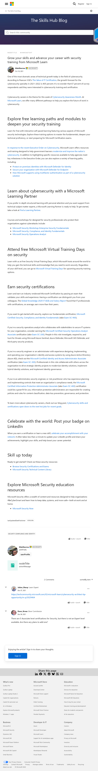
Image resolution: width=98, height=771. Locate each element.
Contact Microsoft (16, 764)
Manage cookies (38, 764)
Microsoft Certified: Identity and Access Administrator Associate (58, 358)
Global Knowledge (43, 300)
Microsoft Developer (40, 730)
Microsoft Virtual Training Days (49, 268)
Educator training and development (75, 706)
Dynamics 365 (7, 734)
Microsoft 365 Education (71, 698)
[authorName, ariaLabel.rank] (11, 69)
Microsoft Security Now (23, 508)
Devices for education (70, 690)
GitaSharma (20, 68)
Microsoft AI (7, 726)
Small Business (7, 755)
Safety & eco (71, 764)
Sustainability (68, 755)
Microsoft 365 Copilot (9, 750)
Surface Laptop (7, 690)
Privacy (27, 764)
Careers (66, 726)
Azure (35, 726)
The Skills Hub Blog (14, 11)
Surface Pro (6, 686)
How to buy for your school (72, 702)
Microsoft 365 (7, 738)
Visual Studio (38, 755)
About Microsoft (69, 730)
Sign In (89, 4)
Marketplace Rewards (40, 750)
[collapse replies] (5, 587)
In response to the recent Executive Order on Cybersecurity (33, 147)
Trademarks (60, 764)
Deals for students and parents (73, 710)
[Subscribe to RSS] (57, 673)
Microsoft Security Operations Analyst (29, 234)
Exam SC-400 (69, 386)
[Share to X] (45, 673)
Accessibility (68, 750)
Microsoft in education (71, 686)
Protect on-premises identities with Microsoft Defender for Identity (42, 166)
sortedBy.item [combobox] (85, 579)
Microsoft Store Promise (41, 710)
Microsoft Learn (14, 100)
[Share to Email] (61, 673)
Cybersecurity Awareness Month (67, 97)
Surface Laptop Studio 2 (10, 694)
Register (81, 4)
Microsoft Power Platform (11, 742)
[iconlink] (13, 565)
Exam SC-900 (70, 317)
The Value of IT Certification (45, 80)
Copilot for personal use (10, 702)
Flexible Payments (39, 714)
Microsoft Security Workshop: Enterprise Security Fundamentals (41, 228)
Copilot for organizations (10, 698)
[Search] (74, 3)
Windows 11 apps (8, 714)
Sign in (18, 655)
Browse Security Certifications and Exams (31, 466)
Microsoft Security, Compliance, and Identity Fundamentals (38, 231)
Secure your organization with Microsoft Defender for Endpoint (40, 169)
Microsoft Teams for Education (73, 694)
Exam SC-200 (38, 334)
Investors (67, 742)
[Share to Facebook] (40, 673)
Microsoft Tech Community (42, 742)
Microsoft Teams (8, 746)
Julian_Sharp (23, 587)
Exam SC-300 (29, 362)
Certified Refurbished (40, 706)
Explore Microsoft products (11, 710)
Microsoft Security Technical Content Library (32, 469)
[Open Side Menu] (6, 4)
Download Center (39, 690)
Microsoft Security (8, 730)
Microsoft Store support (41, 694)
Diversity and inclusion (71, 746)
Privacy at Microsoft (70, 738)
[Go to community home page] (12, 4)
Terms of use (50, 764)
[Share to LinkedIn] (36, 673)
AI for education (69, 714)
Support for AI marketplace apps (43, 738)
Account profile (38, 686)
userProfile (25, 554)
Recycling (81, 764)
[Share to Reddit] (49, 673)
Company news (68, 734)
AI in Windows (7, 706)
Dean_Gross (22, 611)
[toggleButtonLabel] (91, 11)
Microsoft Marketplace (41, 746)
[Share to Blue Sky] (53, 673)
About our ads (7, 767)
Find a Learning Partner (30, 210)
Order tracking (38, 702)
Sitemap (5, 764)
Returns (36, 698)
